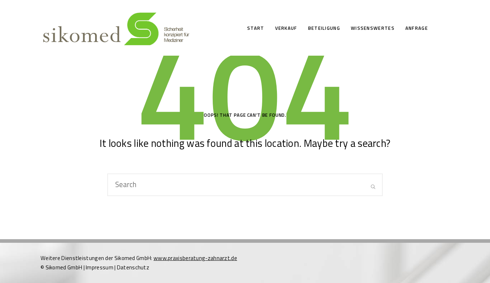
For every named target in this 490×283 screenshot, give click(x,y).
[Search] (373, 186)
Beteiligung (324, 28)
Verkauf (286, 28)
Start (255, 28)
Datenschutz (133, 267)
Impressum (99, 267)
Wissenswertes (373, 28)
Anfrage (416, 28)
